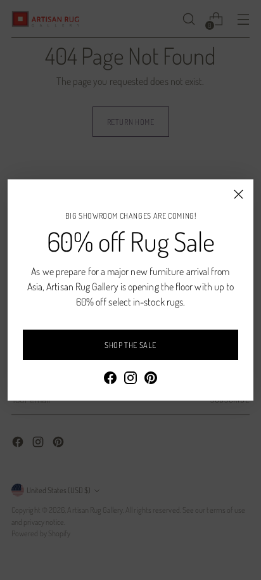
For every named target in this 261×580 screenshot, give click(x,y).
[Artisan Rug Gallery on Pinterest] (150, 379)
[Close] (238, 194)
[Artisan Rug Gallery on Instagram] (130, 379)
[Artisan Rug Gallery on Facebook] (110, 379)
